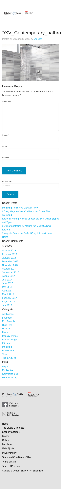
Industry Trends (10, 336)
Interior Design (9, 339)
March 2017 (8, 294)
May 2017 (7, 287)
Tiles (4, 354)
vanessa (38, 39)
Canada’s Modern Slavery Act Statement (22, 470)
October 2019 (9, 250)
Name (5, 135)
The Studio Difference (13, 428)
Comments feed (10, 374)
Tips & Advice (9, 358)
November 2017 (10, 265)
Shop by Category (11, 432)
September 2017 (10, 272)
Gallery (5, 440)
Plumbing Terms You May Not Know (20, 208)
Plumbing (7, 347)
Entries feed (8, 370)
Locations (7, 444)
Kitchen (6, 343)
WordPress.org (9, 377)
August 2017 (8, 276)
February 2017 (9, 298)
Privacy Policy (9, 453)
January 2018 (9, 258)
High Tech (7, 325)
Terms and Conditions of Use (16, 457)
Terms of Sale (9, 461)
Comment (7, 101)
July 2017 (7, 279)
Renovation (8, 350)
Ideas (5, 332)
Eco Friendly (8, 321)
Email (5, 146)
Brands (5, 436)
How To (6, 328)
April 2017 (7, 290)
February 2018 (9, 254)
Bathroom (7, 318)
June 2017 (7, 283)
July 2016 (7, 305)
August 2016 (8, 301)
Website (5, 157)
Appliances (7, 314)
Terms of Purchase (11, 466)
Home (5, 424)
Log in (5, 366)
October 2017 (9, 269)
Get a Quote (8, 448)
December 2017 (10, 261)
